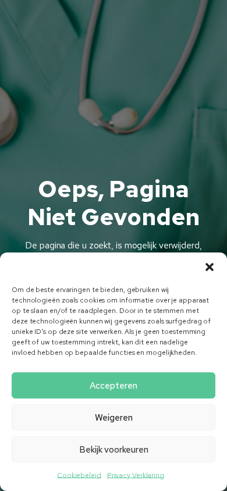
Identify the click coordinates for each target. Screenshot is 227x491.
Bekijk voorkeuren (113, 450)
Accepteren (113, 386)
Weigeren (114, 418)
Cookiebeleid (79, 475)
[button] (209, 267)
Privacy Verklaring (135, 475)
